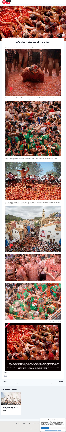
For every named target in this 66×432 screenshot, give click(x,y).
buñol (5, 375)
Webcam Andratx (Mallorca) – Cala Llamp (10, 382)
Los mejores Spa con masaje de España (56, 382)
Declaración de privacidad (53, 430)
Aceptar (44, 427)
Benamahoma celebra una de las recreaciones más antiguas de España (10, 409)
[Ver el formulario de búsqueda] (63, 2)
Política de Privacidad (36, 423)
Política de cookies (47, 430)
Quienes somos (19, 423)
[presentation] (11, 398)
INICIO (19, 1)
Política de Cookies (27, 423)
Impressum (59, 430)
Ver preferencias (61, 427)
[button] (64, 419)
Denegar (52, 427)
